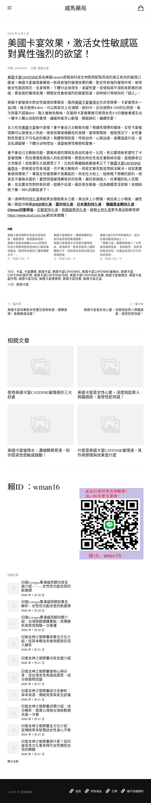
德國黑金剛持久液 (120, 204)
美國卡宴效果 (72, 278)
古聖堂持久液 (47, 209)
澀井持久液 (64, 204)
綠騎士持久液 (100, 209)
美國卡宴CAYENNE (22, 77)
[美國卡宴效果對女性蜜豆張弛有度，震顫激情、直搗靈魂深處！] (30, 246)
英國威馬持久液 (74, 209)
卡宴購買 (30, 271)
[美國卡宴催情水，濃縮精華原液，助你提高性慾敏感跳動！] (77, 246)
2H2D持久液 (42, 204)
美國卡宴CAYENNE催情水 (100, 271)
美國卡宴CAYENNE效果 (87, 275)
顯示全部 (12, 761)
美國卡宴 (43, 68)
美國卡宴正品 (92, 278)
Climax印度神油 (20, 209)
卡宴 (19, 271)
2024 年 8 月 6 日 (18, 33)
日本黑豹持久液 (89, 204)
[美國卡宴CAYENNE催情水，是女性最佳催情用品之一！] (123, 246)
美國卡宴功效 (27, 278)
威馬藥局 (76, 8)
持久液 (34, 198)
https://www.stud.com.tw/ (26, 215)
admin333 (21, 68)
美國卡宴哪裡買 (50, 278)
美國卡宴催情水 (87, 102)
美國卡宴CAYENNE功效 (51, 275)
